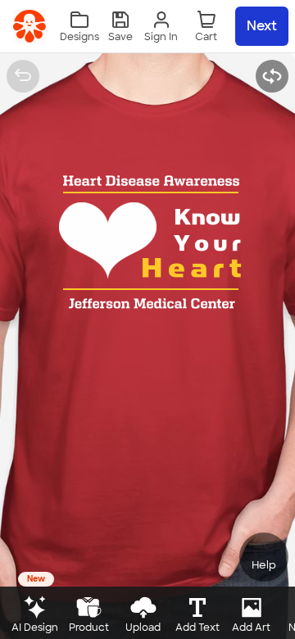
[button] (120, 26)
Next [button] (262, 25)
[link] (29, 26)
